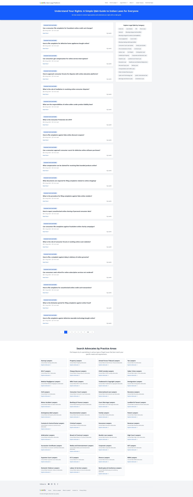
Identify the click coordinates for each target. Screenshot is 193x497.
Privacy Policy (83, 490)
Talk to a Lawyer (57, 490)
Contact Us (75, 490)
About (131, 2)
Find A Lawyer (113, 2)
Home (106, 2)
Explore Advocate (45, 365)
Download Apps (149, 2)
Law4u (57, 494)
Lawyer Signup (139, 2)
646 (88, 332)
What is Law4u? (67, 490)
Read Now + (46, 33)
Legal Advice (123, 2)
